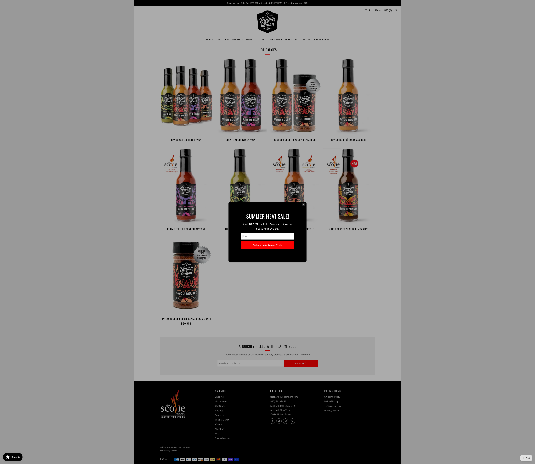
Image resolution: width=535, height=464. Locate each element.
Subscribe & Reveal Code (267, 245)
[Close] (303, 204)
